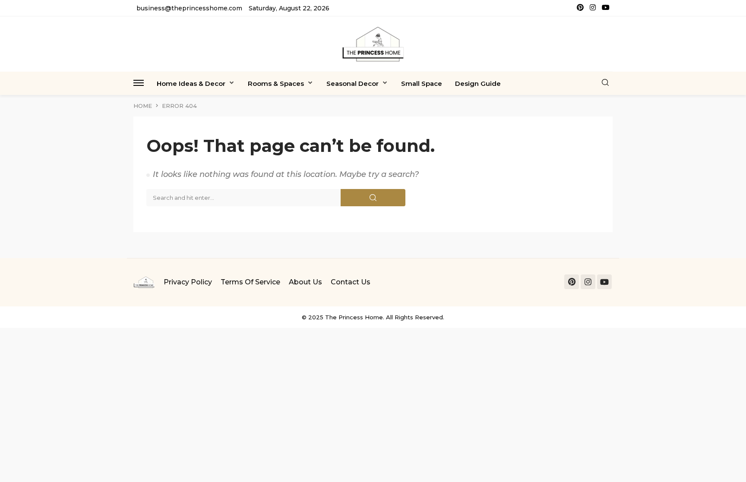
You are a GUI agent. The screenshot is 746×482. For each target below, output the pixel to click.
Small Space (421, 83)
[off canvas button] (138, 83)
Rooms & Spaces (276, 83)
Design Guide (478, 83)
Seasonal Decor (352, 83)
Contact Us (350, 282)
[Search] (605, 83)
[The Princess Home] (373, 44)
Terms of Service (250, 282)
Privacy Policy (188, 282)
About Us (305, 282)
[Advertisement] (259, 388)
